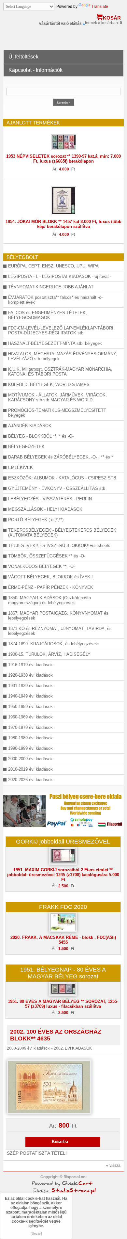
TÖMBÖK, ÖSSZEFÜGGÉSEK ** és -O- (46, 556)
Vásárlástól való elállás (60, 23)
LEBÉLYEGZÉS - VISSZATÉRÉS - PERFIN (50, 498)
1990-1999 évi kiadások (30, 748)
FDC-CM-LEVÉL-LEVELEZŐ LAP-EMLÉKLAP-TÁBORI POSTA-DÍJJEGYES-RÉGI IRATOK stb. (60, 330)
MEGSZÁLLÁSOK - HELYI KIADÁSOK (45, 509)
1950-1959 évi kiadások (30, 706)
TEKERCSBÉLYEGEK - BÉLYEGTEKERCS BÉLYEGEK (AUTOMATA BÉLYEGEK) (62, 533)
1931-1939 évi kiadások (30, 685)
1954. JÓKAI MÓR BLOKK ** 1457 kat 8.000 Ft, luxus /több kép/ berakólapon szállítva (63, 224)
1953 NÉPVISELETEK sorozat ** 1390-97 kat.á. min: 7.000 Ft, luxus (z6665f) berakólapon (63, 159)
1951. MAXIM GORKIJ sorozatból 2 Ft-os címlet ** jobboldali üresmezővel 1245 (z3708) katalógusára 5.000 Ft (63, 874)
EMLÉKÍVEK (20, 467)
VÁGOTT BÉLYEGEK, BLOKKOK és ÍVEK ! (50, 576)
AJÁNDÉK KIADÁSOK (29, 425)
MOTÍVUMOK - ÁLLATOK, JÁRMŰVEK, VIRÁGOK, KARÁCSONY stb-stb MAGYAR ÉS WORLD (57, 397)
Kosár (112, 18)
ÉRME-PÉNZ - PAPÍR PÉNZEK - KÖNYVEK (50, 587)
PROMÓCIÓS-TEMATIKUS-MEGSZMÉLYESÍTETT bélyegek (57, 413)
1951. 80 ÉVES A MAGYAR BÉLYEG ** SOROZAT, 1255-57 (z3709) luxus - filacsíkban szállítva (63, 1004)
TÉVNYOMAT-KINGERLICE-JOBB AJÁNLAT (50, 286)
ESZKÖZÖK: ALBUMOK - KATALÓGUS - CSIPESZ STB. (63, 477)
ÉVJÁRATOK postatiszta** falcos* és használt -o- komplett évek (55, 300)
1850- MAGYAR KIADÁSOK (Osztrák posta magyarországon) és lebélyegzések (49, 600)
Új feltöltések (23, 56)
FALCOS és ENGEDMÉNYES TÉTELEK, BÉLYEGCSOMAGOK (47, 315)
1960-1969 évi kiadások (30, 717)
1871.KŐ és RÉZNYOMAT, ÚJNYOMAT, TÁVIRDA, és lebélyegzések (60, 631)
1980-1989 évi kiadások (30, 737)
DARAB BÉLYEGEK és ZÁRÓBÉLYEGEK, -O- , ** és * (60, 457)
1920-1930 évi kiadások (30, 675)
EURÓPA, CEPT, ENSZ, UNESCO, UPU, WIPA (53, 266)
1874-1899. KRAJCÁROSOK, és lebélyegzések (53, 643)
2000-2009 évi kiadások (30, 758)
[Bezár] (36, 1233)
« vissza (113, 1165)
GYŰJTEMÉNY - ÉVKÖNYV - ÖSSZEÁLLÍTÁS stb (56, 488)
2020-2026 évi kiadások (30, 779)
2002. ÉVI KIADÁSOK (73, 1048)
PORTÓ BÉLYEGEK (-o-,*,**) (36, 519)
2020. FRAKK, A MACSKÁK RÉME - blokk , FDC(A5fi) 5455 (63, 940)
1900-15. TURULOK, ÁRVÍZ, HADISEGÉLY (49, 654)
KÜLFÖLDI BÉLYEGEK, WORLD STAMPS (49, 384)
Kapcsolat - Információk (35, 70)
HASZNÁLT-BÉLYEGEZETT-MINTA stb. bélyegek (55, 343)
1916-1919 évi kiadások (30, 664)
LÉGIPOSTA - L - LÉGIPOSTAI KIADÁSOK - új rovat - (59, 276)
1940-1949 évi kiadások (30, 696)
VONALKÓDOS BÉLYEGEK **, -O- (41, 566)
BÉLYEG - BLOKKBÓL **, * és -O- (41, 436)
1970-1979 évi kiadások (30, 727)
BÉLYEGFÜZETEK (26, 446)
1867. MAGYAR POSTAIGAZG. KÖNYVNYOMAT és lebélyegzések (58, 615)
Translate (100, 6)
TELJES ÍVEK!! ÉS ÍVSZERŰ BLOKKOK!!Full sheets (59, 545)
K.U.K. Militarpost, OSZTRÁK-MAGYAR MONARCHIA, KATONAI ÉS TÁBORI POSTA (60, 372)
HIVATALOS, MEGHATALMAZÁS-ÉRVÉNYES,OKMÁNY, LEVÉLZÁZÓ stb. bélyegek (62, 356)
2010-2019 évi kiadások (30, 769)
